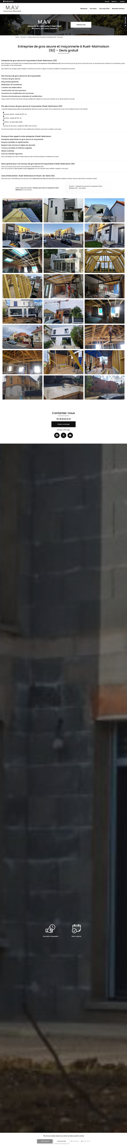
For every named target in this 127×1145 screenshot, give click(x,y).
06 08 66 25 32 (9, 1)
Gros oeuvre (23, 37)
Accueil (107, 1)
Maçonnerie (84, 8)
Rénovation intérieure (118, 8)
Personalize (75, 1141)
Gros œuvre (93, 8)
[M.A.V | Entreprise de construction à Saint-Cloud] (12, 8)
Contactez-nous (81, 25)
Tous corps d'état (104, 8)
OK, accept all (45, 1141)
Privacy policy (86, 1141)
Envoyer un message (63, 424)
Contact (122, 1)
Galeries (114, 1)
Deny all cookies (62, 1141)
